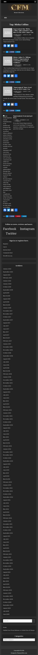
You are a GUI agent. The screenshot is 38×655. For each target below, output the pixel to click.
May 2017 (6, 332)
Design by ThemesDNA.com (19, 653)
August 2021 (6, 275)
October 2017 (7, 317)
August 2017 (6, 323)
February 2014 (7, 446)
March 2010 (6, 587)
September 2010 (8, 569)
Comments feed (7, 253)
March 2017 (6, 338)
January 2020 (7, 284)
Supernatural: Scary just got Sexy (22, 117)
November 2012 (8, 491)
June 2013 (6, 470)
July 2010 (6, 575)
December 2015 (7, 380)
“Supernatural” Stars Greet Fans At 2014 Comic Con (22, 88)
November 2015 (8, 383)
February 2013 (7, 482)
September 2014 (8, 425)
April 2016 (6, 368)
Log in (5, 247)
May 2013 (6, 473)
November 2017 (8, 314)
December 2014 (7, 416)
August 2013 (6, 464)
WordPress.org (7, 256)
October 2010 (7, 566)
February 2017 (7, 341)
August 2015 (6, 392)
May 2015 (6, 401)
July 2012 (6, 503)
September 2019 (8, 290)
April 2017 (6, 335)
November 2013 (8, 455)
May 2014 (6, 437)
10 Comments (18, 92)
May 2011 (6, 545)
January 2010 (7, 593)
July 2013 (6, 467)
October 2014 (7, 422)
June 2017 (6, 329)
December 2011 (7, 524)
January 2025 (7, 269)
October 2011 (7, 530)
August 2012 (6, 500)
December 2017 (7, 311)
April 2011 (6, 548)
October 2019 (7, 287)
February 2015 (7, 410)
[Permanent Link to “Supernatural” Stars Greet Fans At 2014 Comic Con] (7, 91)
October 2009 (7, 602)
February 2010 (7, 590)
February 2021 (7, 278)
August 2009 (7, 608)
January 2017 (7, 344)
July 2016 (6, 362)
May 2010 (6, 581)
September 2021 (8, 272)
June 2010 (6, 578)
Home (5, 627)
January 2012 (7, 521)
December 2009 (8, 596)
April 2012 (6, 512)
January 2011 (7, 557)
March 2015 (6, 407)
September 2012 (8, 497)
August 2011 (6, 536)
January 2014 (7, 449)
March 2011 (6, 551)
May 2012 (6, 509)
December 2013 (7, 452)
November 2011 (7, 527)
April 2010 (6, 584)
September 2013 (8, 461)
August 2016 (6, 359)
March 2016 (6, 371)
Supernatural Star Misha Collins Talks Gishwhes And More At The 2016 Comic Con (23, 30)
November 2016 (8, 350)
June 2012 (6, 506)
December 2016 (7, 347)
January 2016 (7, 377)
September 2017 (8, 320)
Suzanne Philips (17, 34)
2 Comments (18, 35)
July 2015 (6, 395)
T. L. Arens (16, 119)
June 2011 (6, 542)
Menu (5, 2)
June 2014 (6, 434)
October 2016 (7, 353)
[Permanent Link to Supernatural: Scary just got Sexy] (7, 161)
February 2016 (7, 374)
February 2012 (7, 518)
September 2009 (8, 605)
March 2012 (6, 515)
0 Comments (18, 121)
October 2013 (7, 458)
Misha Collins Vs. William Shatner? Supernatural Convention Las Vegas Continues (22, 60)
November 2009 (8, 599)
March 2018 (6, 305)
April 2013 (6, 476)
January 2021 (7, 281)
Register (5, 244)
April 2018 (6, 302)
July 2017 (6, 326)
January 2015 (7, 413)
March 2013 (6, 479)
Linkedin (18, 52)
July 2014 (6, 431)
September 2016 (8, 356)
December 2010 (8, 560)
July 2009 (6, 611)
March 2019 (6, 296)
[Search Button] (35, 1)
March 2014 (6, 443)
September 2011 (8, 533)
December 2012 (7, 488)
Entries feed (6, 250)
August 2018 (6, 299)
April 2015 (6, 404)
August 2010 (6, 572)
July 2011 (6, 539)
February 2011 (7, 554)
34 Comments (18, 65)
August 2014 (6, 428)
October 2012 (7, 494)
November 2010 (8, 563)
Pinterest (19, 216)
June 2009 (6, 614)
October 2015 (7, 386)
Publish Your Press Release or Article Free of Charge (19, 630)
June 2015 (6, 398)
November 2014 (8, 419)
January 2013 (7, 485)
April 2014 (6, 440)
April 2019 (6, 293)
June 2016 (6, 365)
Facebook (12, 52)
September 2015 (8, 389)
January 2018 (7, 308)
